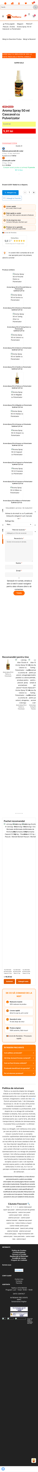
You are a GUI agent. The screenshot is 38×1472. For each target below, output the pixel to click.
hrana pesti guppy (11, 1233)
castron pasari (25, 1217)
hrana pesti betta (19, 1236)
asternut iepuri (21, 1239)
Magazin (20, 24)
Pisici (8, 1207)
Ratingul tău (9, 521)
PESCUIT (29, 24)
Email (19, 571)
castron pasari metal (15, 1215)
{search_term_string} (26, 1228)
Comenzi (19, 1281)
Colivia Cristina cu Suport (23, 1223)
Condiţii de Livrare (19, 1258)
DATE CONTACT (19, 1293)
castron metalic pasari (12, 1228)
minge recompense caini (25, 1233)
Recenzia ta (19, 538)
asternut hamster (12, 1231)
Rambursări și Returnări (19, 1256)
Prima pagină (10, 24)
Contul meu (19, 1279)
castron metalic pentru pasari (19, 1225)
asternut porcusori (25, 1231)
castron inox (10, 1223)
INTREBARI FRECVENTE (19, 1297)
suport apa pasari (9, 1209)
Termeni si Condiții (19, 1254)
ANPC (19, 1299)
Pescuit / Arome (9, 27)
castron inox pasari (24, 1212)
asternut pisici (8, 1236)
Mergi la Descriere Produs (12, 39)
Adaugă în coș (11, 192)
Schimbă (9, 981)
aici (33, 1099)
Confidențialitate (19, 1252)
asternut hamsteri (11, 1220)
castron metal (30, 1236)
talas (13, 1239)
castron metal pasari (25, 1207)
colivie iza (26, 1215)
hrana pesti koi (12, 1212)
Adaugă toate (23, 981)
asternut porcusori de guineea (25, 1209)
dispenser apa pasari (25, 1220)
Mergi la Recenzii (29, 39)
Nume (19, 563)
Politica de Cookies (19, 1250)
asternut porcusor (14, 1217)
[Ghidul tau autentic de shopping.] (19, 1270)
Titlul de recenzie (19, 530)
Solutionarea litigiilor (19, 1301)
